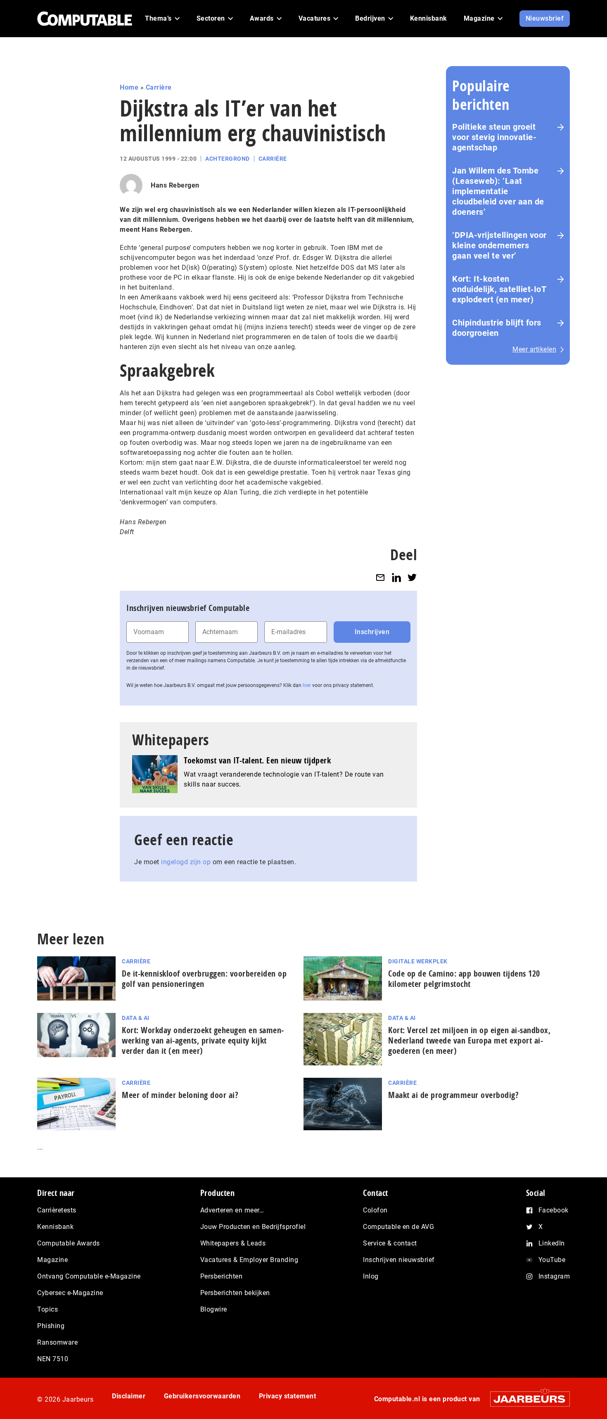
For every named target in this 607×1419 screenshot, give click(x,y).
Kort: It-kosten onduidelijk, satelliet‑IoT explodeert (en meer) (499, 289)
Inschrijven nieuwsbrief (399, 1260)
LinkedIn (551, 1243)
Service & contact (390, 1243)
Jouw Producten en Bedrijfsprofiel (253, 1227)
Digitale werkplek (418, 961)
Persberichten (221, 1276)
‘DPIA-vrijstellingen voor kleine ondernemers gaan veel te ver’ (499, 245)
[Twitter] (412, 577)
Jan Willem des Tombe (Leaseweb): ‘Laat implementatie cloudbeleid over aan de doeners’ (498, 191)
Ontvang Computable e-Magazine (89, 1276)
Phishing (50, 1326)
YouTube (552, 1260)
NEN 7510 (52, 1359)
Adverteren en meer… (232, 1210)
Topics (47, 1309)
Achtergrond (227, 158)
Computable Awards (68, 1243)
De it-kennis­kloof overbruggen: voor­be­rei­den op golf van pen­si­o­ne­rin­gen (204, 978)
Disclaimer (128, 1396)
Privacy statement (287, 1396)
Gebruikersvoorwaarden (202, 1396)
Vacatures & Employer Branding (249, 1260)
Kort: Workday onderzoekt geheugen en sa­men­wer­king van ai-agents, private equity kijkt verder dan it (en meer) (203, 1040)
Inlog (371, 1276)
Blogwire (213, 1309)
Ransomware (57, 1342)
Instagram (554, 1276)
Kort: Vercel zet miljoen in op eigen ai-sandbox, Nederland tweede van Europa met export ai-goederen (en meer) (469, 1040)
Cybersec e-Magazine (70, 1293)
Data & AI (135, 1018)
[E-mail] (380, 577)
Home (129, 87)
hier (307, 685)
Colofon (375, 1210)
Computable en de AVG (398, 1227)
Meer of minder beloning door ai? (180, 1094)
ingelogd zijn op (186, 862)
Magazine (52, 1260)
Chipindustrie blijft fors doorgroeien (496, 328)
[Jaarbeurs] (526, 1399)
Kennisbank (55, 1227)
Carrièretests (56, 1210)
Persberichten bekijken (235, 1293)
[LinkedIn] (396, 577)
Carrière (159, 87)
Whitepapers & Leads (233, 1243)
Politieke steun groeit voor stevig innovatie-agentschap (494, 137)
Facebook (553, 1210)
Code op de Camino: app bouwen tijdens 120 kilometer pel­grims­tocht (464, 978)
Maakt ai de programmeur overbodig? (453, 1094)
